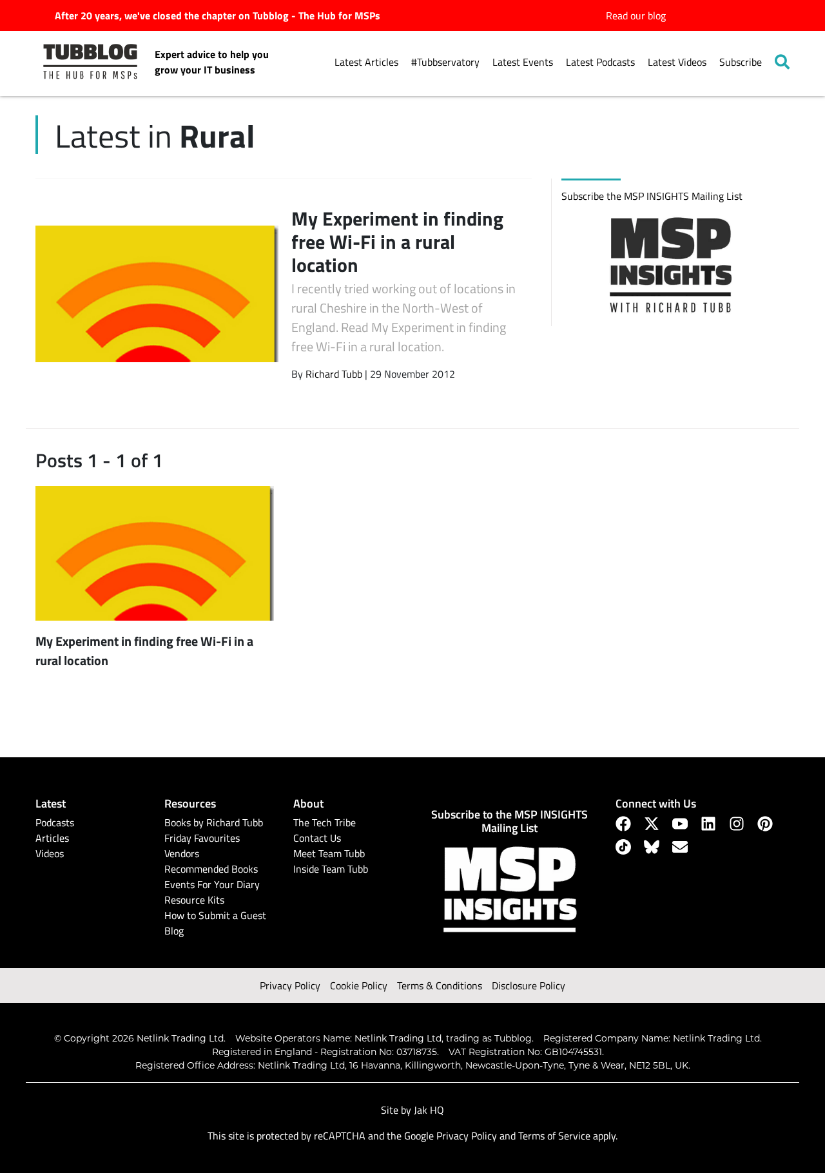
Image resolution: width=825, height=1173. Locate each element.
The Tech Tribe (324, 822)
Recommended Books (211, 869)
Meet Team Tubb (329, 853)
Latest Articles (366, 62)
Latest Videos (677, 62)
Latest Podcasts (600, 62)
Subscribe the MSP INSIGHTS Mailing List (651, 196)
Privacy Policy (290, 985)
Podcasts (54, 822)
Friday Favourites (202, 838)
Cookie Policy (358, 985)
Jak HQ (429, 1110)
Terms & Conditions (439, 985)
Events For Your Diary (212, 884)
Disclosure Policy (528, 985)
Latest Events (522, 62)
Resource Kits (194, 900)
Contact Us (317, 838)
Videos (49, 853)
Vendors (181, 853)
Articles (52, 838)
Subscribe (740, 62)
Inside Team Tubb (330, 869)
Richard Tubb (334, 374)
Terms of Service (554, 1136)
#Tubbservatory (445, 62)
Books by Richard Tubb (213, 822)
